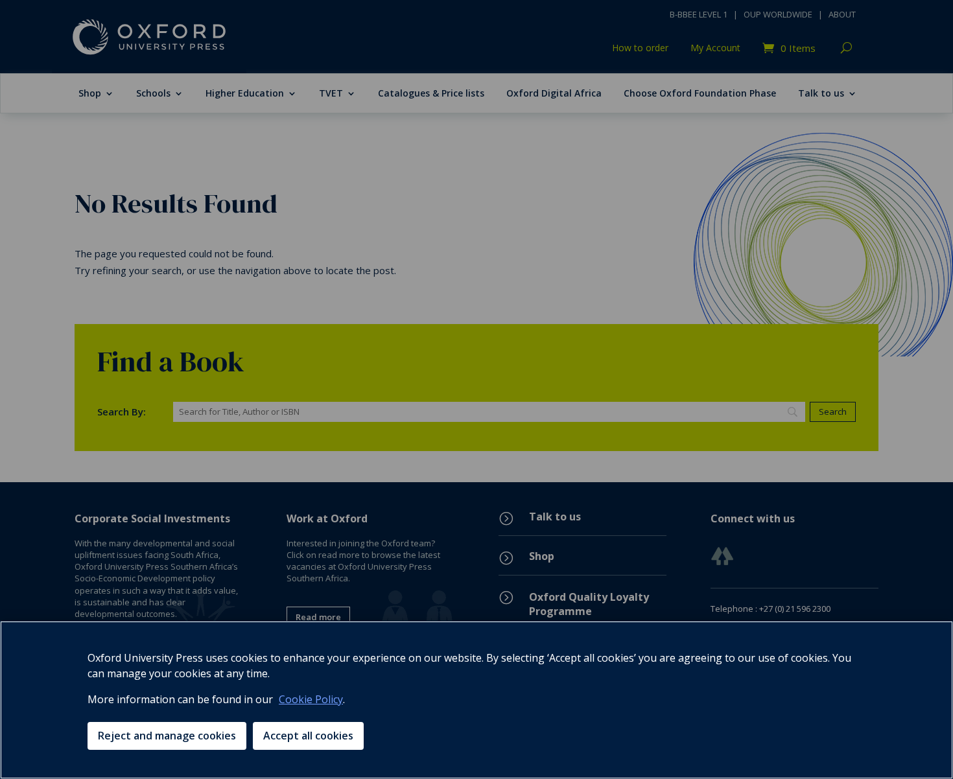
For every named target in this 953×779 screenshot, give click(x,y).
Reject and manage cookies (167, 735)
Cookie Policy (311, 699)
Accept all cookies (308, 735)
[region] (476, 700)
